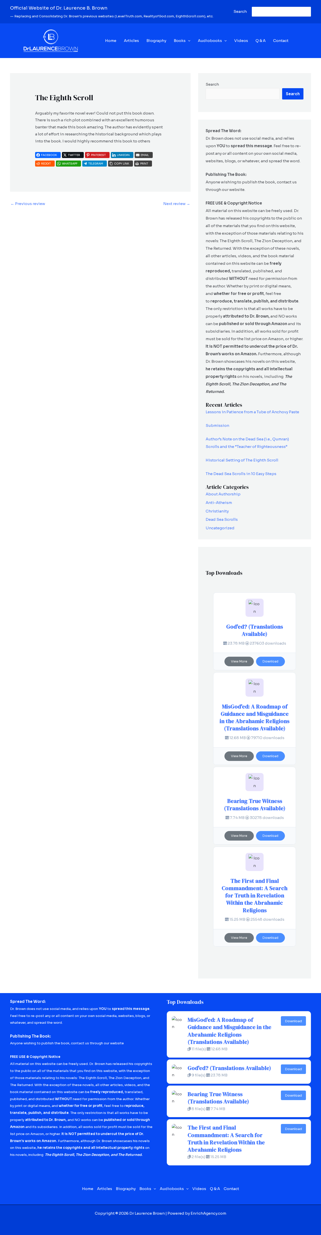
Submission (217, 425)
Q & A (261, 40)
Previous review (28, 203)
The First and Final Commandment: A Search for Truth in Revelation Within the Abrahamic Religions (254, 895)
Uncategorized (220, 528)
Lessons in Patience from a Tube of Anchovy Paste (252, 411)
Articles (131, 40)
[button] (188, 40)
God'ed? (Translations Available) (254, 630)
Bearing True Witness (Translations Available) (254, 804)
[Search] (306, 11)
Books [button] (180, 40)
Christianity (217, 511)
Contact (280, 40)
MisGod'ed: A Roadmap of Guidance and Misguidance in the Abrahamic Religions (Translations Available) (254, 718)
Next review (176, 203)
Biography (156, 40)
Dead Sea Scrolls (222, 519)
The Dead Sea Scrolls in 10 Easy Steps (241, 473)
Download (270, 661)
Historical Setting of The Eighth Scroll (242, 460)
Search (212, 84)
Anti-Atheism (219, 502)
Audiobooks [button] (210, 40)
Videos (241, 40)
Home (110, 40)
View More (239, 661)
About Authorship (223, 494)
